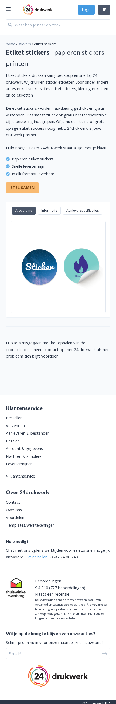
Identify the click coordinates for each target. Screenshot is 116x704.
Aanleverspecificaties (82, 210)
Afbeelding (23, 210)
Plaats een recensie (52, 594)
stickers (24, 44)
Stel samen (22, 187)
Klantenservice (22, 476)
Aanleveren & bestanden (28, 433)
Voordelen (15, 517)
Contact (13, 502)
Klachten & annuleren (25, 456)
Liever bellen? (37, 556)
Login (86, 9)
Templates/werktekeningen (30, 525)
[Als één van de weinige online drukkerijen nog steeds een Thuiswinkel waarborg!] (16, 588)
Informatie (49, 210)
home (10, 44)
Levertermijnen (19, 463)
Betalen (13, 441)
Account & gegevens (24, 448)
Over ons (14, 509)
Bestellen (14, 417)
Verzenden (15, 425)
